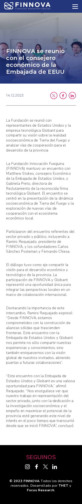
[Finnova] (27, 6)
